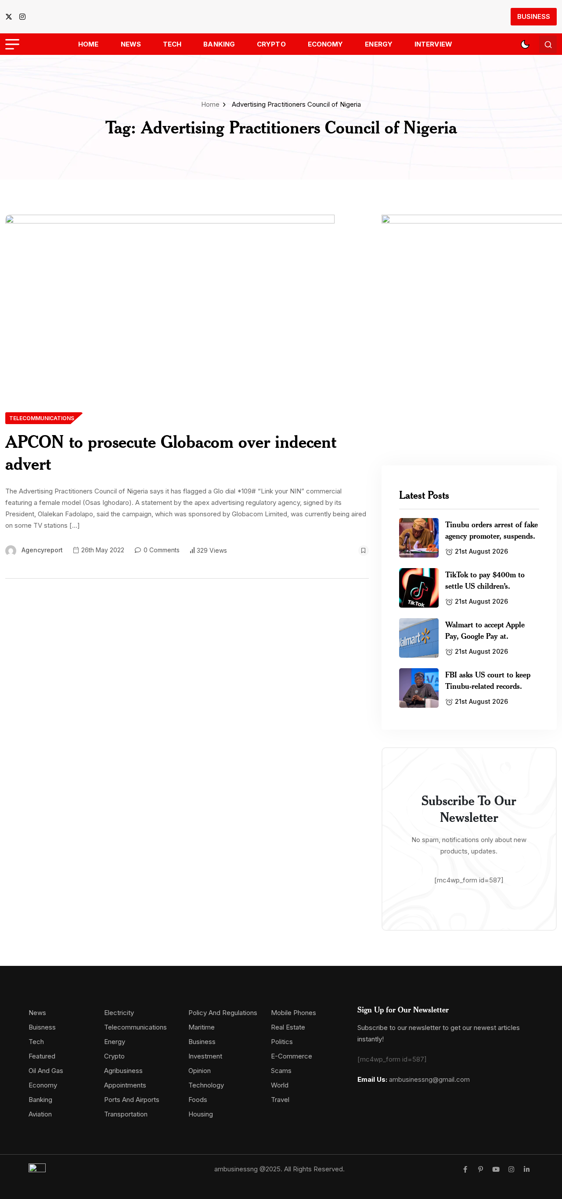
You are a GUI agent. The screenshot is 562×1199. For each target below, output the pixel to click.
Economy (325, 44)
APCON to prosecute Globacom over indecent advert (170, 452)
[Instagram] (511, 1169)
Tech (172, 44)
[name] (11, 16)
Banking (219, 44)
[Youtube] (496, 1169)
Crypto (271, 44)
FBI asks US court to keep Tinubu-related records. (487, 680)
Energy (379, 44)
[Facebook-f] (465, 1169)
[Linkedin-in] (526, 1169)
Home (88, 44)
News (131, 44)
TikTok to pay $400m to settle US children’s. (485, 579)
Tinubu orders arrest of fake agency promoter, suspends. (491, 529)
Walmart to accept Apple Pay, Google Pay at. (485, 630)
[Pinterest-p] (480, 1169)
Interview (433, 44)
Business (533, 16)
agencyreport (42, 550)
